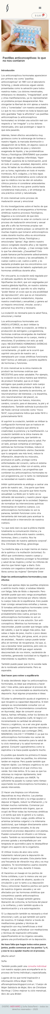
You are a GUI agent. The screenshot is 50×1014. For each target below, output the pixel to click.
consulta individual (37, 966)
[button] (40, 8)
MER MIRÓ (15, 1006)
